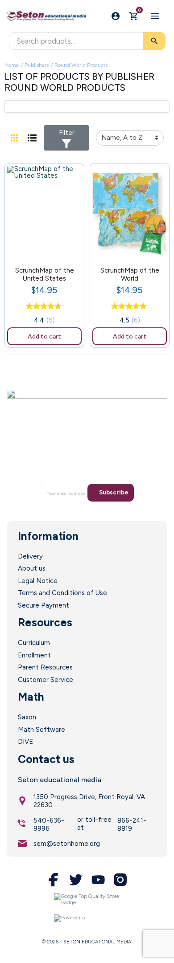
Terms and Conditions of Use (62, 593)
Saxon (27, 717)
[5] (41, 306)
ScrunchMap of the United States (44, 274)
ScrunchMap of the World (129, 274)
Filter (67, 133)
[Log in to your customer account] (115, 16)
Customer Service (45, 680)
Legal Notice (38, 581)
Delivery (30, 556)
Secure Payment (43, 605)
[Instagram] (120, 879)
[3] (34, 306)
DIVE (25, 742)
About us (32, 568)
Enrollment (34, 655)
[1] (27, 306)
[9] (56, 306)
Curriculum (34, 643)
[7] (49, 306)
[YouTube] (98, 879)
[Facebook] (53, 879)
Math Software (41, 730)
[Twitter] (76, 879)
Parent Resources (45, 667)
